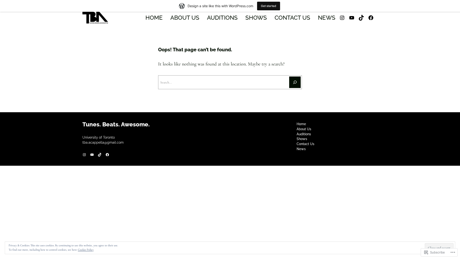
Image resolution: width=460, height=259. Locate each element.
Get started (268, 6)
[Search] (295, 82)
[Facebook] (371, 18)
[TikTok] (361, 18)
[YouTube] (352, 18)
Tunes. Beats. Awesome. (116, 124)
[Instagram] (342, 18)
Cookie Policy (86, 249)
